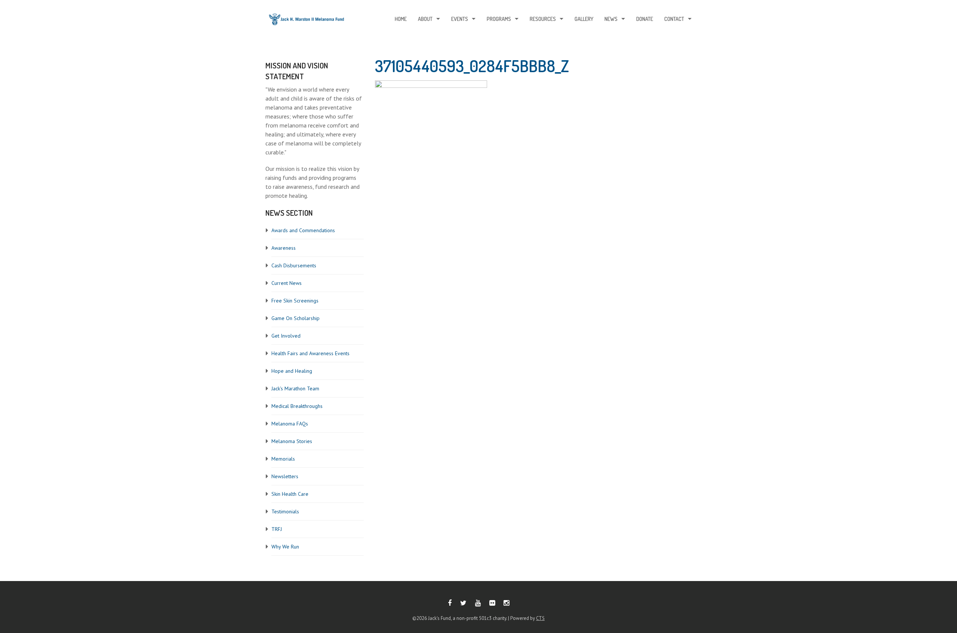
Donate (644, 19)
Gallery (584, 19)
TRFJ (276, 529)
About (425, 19)
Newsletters (284, 476)
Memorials (283, 458)
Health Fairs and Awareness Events (310, 353)
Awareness (283, 248)
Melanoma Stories (291, 441)
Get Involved (286, 335)
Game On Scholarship (295, 318)
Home (401, 19)
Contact (674, 19)
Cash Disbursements (293, 265)
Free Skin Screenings (295, 300)
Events (459, 19)
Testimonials (285, 511)
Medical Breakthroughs (297, 406)
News (611, 19)
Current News (286, 283)
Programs (499, 19)
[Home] (306, 21)
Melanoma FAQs (289, 423)
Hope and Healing (291, 371)
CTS (540, 618)
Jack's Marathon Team (295, 388)
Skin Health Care (289, 494)
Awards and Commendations (303, 230)
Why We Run (285, 546)
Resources (543, 19)
